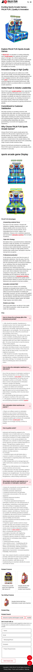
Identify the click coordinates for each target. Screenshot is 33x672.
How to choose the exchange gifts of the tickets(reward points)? (15, 318)
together (26, 400)
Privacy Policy (7, 669)
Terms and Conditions (18, 669)
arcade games (9, 56)
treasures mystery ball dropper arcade (13, 617)
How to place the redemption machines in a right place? (16, 368)
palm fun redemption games (9, 2)
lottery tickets (15, 529)
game (5, 79)
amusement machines (22, 276)
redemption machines (18, 234)
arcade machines (16, 91)
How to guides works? (9, 428)
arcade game (16, 419)
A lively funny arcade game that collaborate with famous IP (8, 582)
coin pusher (18, 376)
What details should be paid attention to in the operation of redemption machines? (15, 482)
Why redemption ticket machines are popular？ (14, 406)
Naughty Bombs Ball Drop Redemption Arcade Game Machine (24, 582)
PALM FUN (6, 54)
